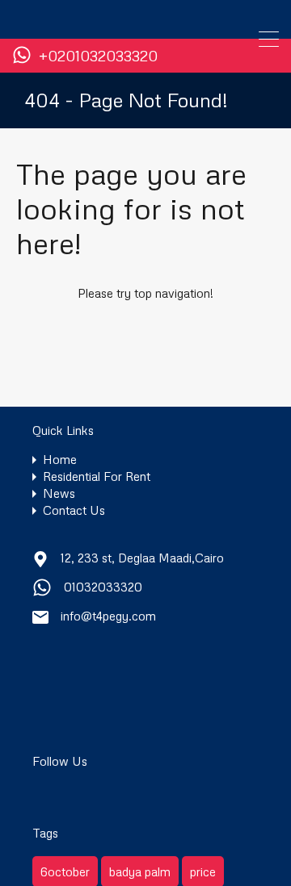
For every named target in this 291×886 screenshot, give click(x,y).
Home (60, 459)
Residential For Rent (96, 476)
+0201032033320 (98, 56)
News (59, 493)
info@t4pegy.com (108, 615)
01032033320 (103, 586)
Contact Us (74, 510)
